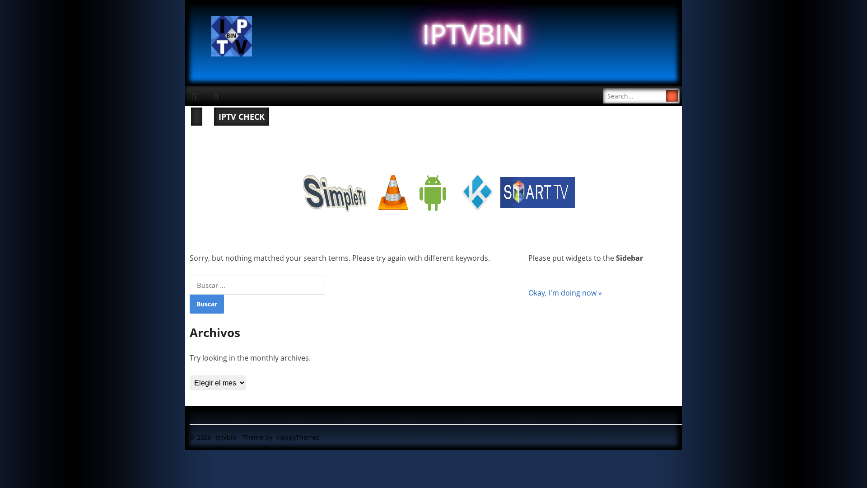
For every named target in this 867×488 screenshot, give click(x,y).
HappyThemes (298, 437)
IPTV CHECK (242, 116)
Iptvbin (226, 437)
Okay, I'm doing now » (565, 293)
